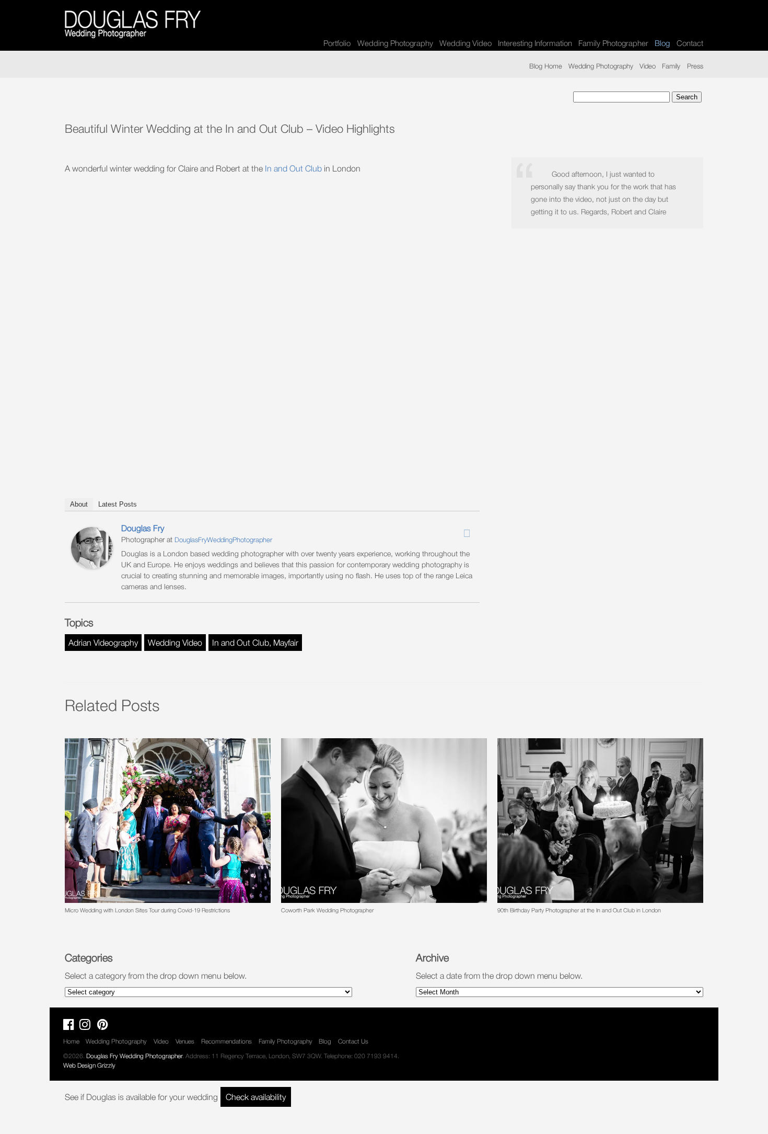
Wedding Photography (395, 43)
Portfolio (337, 43)
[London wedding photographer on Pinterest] (105, 1026)
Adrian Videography (103, 642)
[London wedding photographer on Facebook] (71, 1026)
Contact (690, 43)
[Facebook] (439, 530)
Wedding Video (465, 43)
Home (71, 1041)
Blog (325, 1041)
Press (695, 66)
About (79, 504)
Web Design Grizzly (89, 1065)
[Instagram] (453, 530)
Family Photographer (613, 43)
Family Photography (285, 1041)
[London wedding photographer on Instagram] (87, 1026)
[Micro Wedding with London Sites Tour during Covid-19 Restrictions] (168, 820)
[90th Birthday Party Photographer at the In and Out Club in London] (600, 820)
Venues (185, 1041)
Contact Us (353, 1041)
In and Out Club (293, 168)
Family (671, 66)
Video (647, 66)
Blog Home (545, 66)
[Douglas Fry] (92, 565)
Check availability (256, 1097)
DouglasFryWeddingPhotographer (223, 539)
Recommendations (226, 1041)
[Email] (466, 533)
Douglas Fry (142, 528)
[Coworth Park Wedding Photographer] (384, 820)
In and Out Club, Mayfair (255, 642)
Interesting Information (535, 43)
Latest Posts (117, 504)
